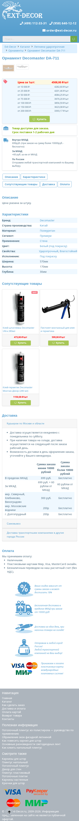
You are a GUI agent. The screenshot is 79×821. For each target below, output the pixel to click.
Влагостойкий (68, 251)
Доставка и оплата (14, 708)
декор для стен (11, 769)
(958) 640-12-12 (64, 23)
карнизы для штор (14, 758)
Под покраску (48, 256)
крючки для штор (13, 783)
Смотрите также (14, 754)
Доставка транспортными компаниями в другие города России (35, 534)
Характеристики (34, 177)
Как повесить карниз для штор (21, 740)
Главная (7, 698)
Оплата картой (11, 712)
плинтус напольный (15, 762)
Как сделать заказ (13, 705)
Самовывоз (13, 523)
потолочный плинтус (15, 765)
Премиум (45, 235)
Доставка (48, 184)
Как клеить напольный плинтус (22, 747)
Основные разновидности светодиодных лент (31, 744)
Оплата (65, 184)
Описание (11, 177)
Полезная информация (20, 725)
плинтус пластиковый (16, 772)
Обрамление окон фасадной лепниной (26, 737)
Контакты (8, 719)
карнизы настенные (15, 779)
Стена (43, 241)
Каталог (7, 701)
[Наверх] (9, 812)
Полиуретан (47, 230)
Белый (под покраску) (53, 246)
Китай (44, 225)
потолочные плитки (15, 776)
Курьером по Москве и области (25, 423)
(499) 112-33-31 (35, 23)
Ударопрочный (48, 251)
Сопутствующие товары (21, 184)
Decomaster (47, 220)
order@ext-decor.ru (61, 30)
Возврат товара (12, 715)
